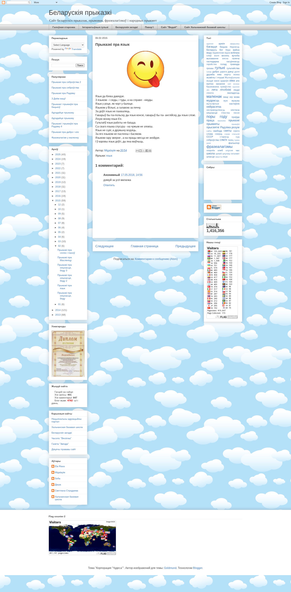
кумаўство (225, 87)
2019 (58, 182)
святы (228, 130)
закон (216, 81)
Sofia (57, 478)
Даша (58, 484)
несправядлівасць (215, 110)
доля (236, 72)
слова (209, 133)
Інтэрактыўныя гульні (95, 27)
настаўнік (234, 103)
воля (216, 56)
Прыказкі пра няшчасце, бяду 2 (64, 278)
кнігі (229, 84)
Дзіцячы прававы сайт (64, 449)
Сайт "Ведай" (169, 27)
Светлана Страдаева (66, 490)
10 (59, 209)
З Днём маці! (59, 98)
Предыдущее (185, 246)
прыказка (221, 121)
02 (59, 246)
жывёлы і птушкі (215, 77)
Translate (77, 49)
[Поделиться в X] (143, 150)
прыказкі (234, 120)
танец (230, 140)
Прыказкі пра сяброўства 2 (66, 82)
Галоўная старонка (64, 27)
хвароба (210, 150)
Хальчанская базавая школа (67, 427)
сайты (209, 131)
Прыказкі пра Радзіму (63, 93)
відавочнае (218, 53)
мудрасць (212, 100)
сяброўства (212, 140)
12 (59, 204)
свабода (217, 130)
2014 (58, 310)
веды (209, 52)
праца (210, 120)
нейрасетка (213, 106)
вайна (236, 49)
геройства (211, 64)
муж (225, 101)
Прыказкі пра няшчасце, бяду (64, 295)
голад (223, 64)
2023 (58, 163)
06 (59, 227)
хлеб (220, 150)
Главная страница (144, 246)
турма (236, 140)
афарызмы (234, 44)
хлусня (229, 150)
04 (59, 236)
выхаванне (212, 58)
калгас (210, 83)
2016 (58, 196)
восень (225, 55)
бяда (227, 50)
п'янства (225, 113)
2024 (58, 159)
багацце (211, 46)
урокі (208, 143)
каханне (220, 83)
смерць (218, 134)
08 (59, 218)
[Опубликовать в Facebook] (147, 150)
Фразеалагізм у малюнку (65, 137)
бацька (223, 46)
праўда (235, 117)
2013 (58, 314)
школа (210, 153)
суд (237, 137)
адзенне (209, 44)
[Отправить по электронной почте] (137, 150)
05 (59, 232)
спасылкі (235, 134)
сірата (236, 131)
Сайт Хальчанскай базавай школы (204, 27)
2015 (58, 200)
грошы (210, 68)
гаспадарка (212, 61)
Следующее (104, 246)
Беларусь (211, 49)
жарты (227, 74)
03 (59, 241)
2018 (58, 186)
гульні (220, 68)
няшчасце (211, 112)
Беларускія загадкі (127, 27)
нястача (235, 110)
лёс (207, 90)
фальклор (234, 143)
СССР (209, 136)
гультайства (233, 68)
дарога (223, 72)
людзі (236, 89)
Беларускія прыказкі (80, 12)
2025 (58, 154)
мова (236, 97)
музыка (235, 100)
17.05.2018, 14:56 (131, 174)
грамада (234, 64)
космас (236, 84)
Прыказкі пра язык (64, 287)
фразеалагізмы (219, 146)
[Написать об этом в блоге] (140, 150)
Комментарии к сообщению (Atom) (156, 259)
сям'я (223, 139)
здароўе (224, 81)
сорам (227, 134)
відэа (227, 53)
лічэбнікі (225, 89)
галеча (235, 58)
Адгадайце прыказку (63, 112)
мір (231, 97)
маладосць (233, 92)
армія (222, 43)
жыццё (209, 81)
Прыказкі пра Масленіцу (64, 259)
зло (237, 80)
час (237, 150)
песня (236, 113)
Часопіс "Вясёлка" (61, 438)
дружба (210, 74)
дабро (215, 71)
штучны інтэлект (230, 154)
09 (59, 213)
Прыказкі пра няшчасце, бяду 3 (64, 267)
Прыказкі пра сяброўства (65, 87)
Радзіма (225, 127)
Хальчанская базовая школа (66, 498)
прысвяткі (212, 127)
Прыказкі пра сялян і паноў (66, 251)
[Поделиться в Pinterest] (150, 150)
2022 (58, 168)
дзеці (230, 71)
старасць (224, 137)
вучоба (235, 55)
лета (214, 89)
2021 (58, 172)
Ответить (109, 185)
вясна (225, 58)
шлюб (219, 154)
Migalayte (60, 472)
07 (59, 223)
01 (59, 304)
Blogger (197, 568)
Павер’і (149, 27)
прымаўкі (235, 124)
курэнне (236, 87)
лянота (210, 93)
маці (225, 97)
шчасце (210, 156)
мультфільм (212, 104)
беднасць (234, 47)
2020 (58, 177)
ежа (219, 74)
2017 (58, 191)
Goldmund (170, 568)
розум (235, 127)
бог (221, 49)
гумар (209, 72)
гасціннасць (233, 61)
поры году (216, 116)
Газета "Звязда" (60, 443)
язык (109, 155)
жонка (236, 74)
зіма (232, 80)
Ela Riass (60, 466)
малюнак (214, 96)
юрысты (218, 157)
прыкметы (212, 124)
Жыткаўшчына (232, 77)
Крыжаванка (212, 87)
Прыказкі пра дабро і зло (65, 132)
